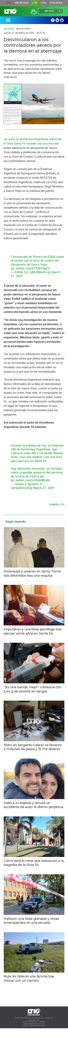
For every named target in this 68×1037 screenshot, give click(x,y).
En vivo (49, 11)
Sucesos (9, 28)
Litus (43, 2)
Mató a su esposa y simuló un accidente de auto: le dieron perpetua (33, 805)
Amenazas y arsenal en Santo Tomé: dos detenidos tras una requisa (32, 573)
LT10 (34, 2)
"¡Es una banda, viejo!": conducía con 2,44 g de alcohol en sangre (32, 689)
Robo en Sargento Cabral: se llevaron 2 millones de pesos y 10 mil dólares (33, 747)
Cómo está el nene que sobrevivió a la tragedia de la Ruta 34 (34, 863)
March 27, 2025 (43, 488)
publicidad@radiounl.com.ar (34, 1024)
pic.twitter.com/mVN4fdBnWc (31, 480)
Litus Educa (56, 2)
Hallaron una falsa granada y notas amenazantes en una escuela (31, 921)
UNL (8, 2)
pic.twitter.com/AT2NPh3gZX (30, 268)
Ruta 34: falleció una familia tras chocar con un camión (29, 978)
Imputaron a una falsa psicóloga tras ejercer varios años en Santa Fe (33, 631)
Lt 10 (10, 11)
